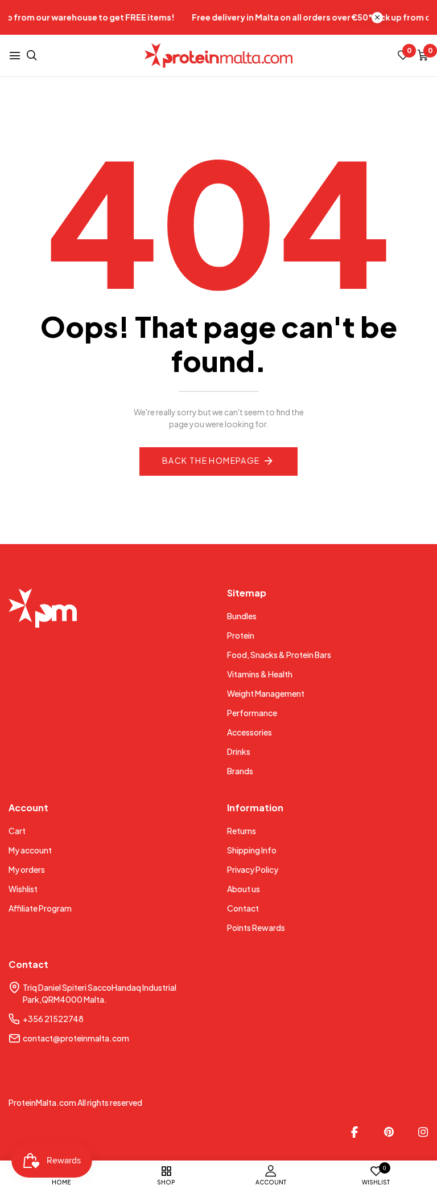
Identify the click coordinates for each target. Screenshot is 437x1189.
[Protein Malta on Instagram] (423, 1132)
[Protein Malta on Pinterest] (388, 1132)
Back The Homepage (211, 460)
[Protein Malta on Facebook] (354, 1132)
